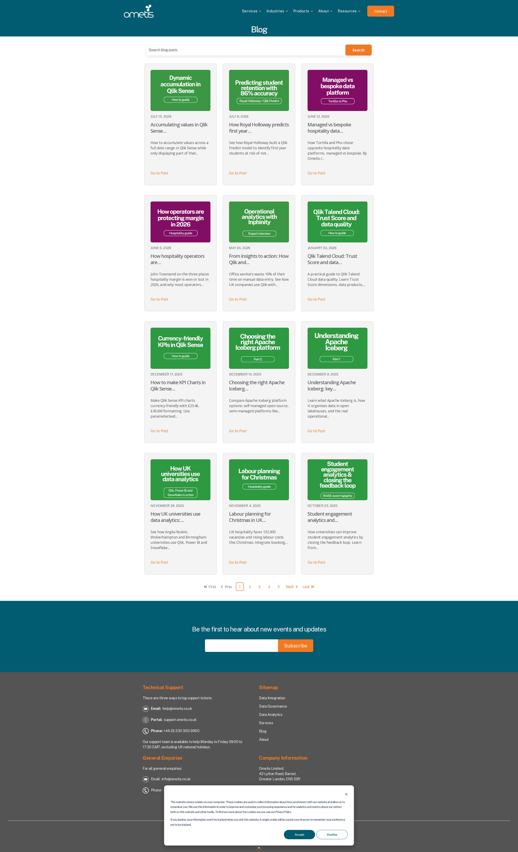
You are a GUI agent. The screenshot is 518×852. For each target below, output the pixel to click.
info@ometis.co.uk (176, 779)
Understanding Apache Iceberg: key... (332, 385)
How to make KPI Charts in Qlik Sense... (178, 385)
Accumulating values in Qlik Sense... (179, 127)
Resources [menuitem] (347, 11)
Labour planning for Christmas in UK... (250, 517)
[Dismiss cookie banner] (346, 794)
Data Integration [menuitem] (272, 698)
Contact (380, 11)
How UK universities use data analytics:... (175, 517)
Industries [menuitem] (275, 11)
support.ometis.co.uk (180, 720)
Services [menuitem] (250, 11)
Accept (299, 834)
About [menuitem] (323, 11)
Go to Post (159, 173)
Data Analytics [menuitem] (270, 714)
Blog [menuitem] (262, 731)
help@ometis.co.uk (177, 708)
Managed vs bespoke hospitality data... (329, 127)
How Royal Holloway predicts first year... (259, 127)
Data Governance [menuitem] (273, 706)
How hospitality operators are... (177, 259)
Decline (332, 834)
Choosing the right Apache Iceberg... (256, 385)
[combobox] (246, 50)
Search (358, 50)
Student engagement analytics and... (330, 517)
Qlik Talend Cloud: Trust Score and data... (332, 259)
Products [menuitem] (301, 11)
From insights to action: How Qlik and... (259, 259)
